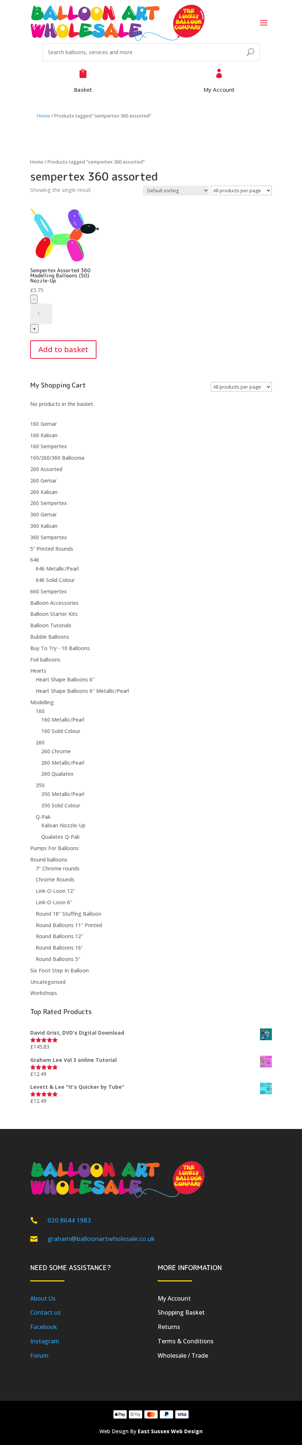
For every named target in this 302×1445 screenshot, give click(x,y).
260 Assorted (46, 469)
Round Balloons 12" (59, 936)
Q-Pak (43, 816)
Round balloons (48, 859)
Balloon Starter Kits (54, 613)
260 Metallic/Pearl (62, 762)
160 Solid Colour (60, 730)
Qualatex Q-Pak (60, 836)
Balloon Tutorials (50, 625)
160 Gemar (43, 423)
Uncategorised (48, 981)
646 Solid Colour (55, 579)
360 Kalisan (43, 525)
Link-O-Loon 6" (54, 902)
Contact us (45, 1312)
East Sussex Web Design (170, 1431)
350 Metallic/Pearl (62, 793)
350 (40, 785)
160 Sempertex (48, 446)
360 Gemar (43, 514)
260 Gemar (43, 480)
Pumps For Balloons (54, 848)
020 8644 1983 (69, 1220)
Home (43, 115)
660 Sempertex (48, 591)
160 (40, 711)
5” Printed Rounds (51, 548)
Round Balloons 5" (58, 958)
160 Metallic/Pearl (62, 719)
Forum (39, 1355)
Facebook (43, 1327)
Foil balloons (45, 659)
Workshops (43, 992)
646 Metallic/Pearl (57, 568)
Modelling (42, 702)
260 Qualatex (57, 773)
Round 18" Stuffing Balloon (68, 913)
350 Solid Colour (60, 805)
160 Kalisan (43, 435)
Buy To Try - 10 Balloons (60, 648)
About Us (43, 1298)
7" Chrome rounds (58, 868)
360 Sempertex (48, 537)
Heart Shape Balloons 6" (65, 679)
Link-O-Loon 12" (55, 890)
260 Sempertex (48, 502)
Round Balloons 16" (59, 947)
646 (34, 559)
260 (40, 742)
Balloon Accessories (54, 602)
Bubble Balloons (49, 636)
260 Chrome (56, 751)
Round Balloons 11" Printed (69, 925)
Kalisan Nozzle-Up (63, 825)
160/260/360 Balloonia (57, 457)
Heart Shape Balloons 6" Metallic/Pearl (82, 690)
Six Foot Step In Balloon (59, 970)
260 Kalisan (43, 491)
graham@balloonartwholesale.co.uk (101, 1238)
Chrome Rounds (55, 879)
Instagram (44, 1341)
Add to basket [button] (63, 349)
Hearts (38, 670)
